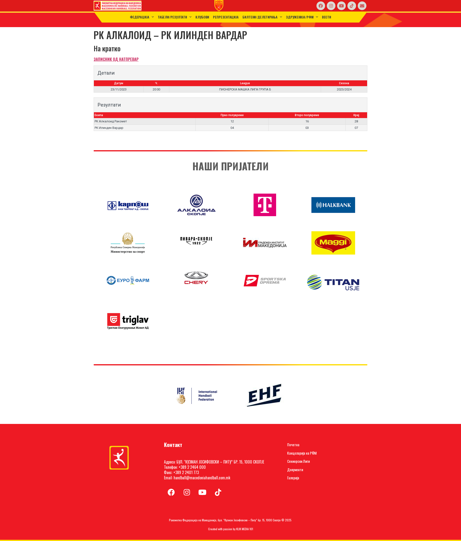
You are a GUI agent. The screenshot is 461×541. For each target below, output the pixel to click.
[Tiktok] (351, 5)
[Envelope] (362, 5)
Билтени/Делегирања (260, 16)
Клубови (202, 16)
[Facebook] (320, 5)
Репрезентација (226, 16)
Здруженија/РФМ (300, 16)
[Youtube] (341, 5)
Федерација (139, 16)
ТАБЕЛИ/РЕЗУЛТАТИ (172, 16)
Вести (326, 16)
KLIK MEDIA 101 (244, 529)
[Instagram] (331, 5)
